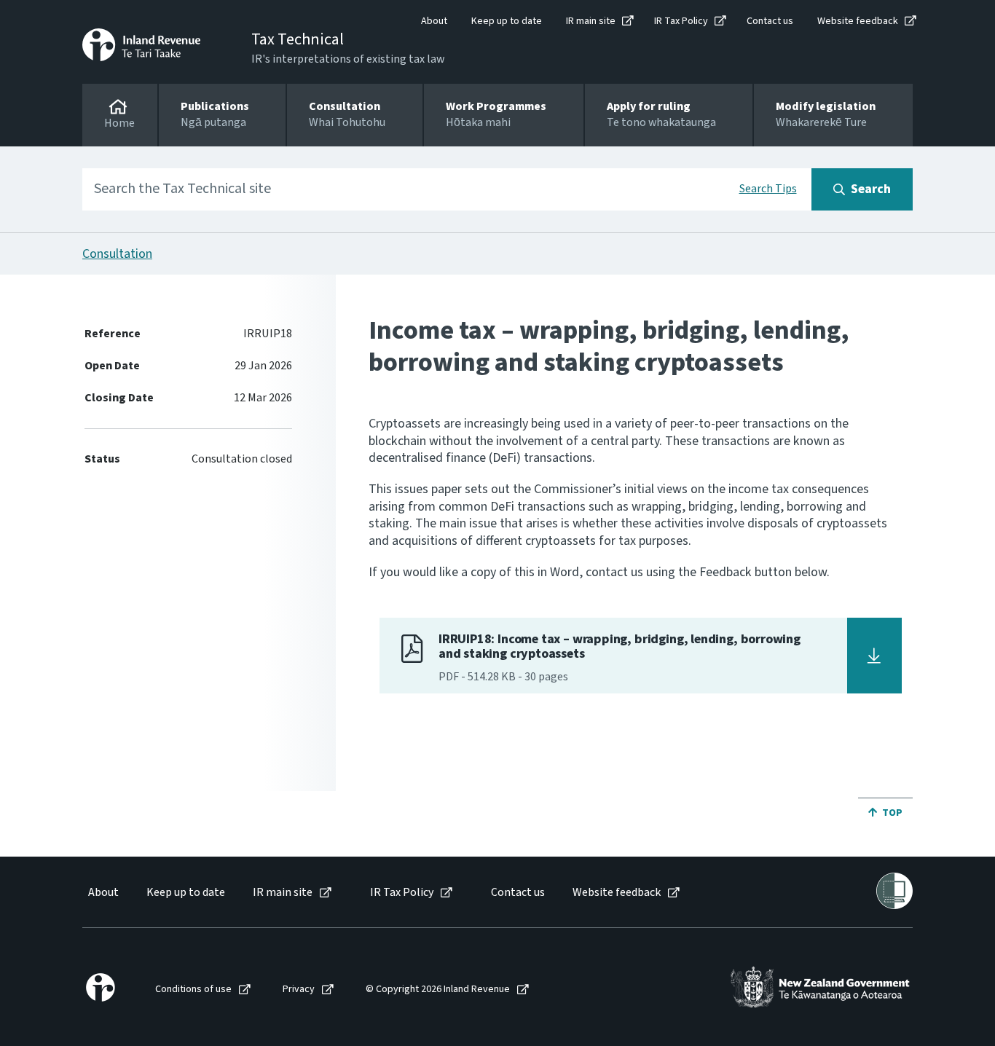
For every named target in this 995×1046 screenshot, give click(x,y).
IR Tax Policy (681, 21)
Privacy (299, 989)
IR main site (591, 21)
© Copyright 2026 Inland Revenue (438, 989)
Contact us (770, 21)
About (434, 21)
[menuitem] (102, 893)
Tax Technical (297, 39)
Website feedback (857, 21)
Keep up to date (506, 21)
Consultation (117, 254)
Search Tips (768, 189)
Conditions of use (193, 989)
